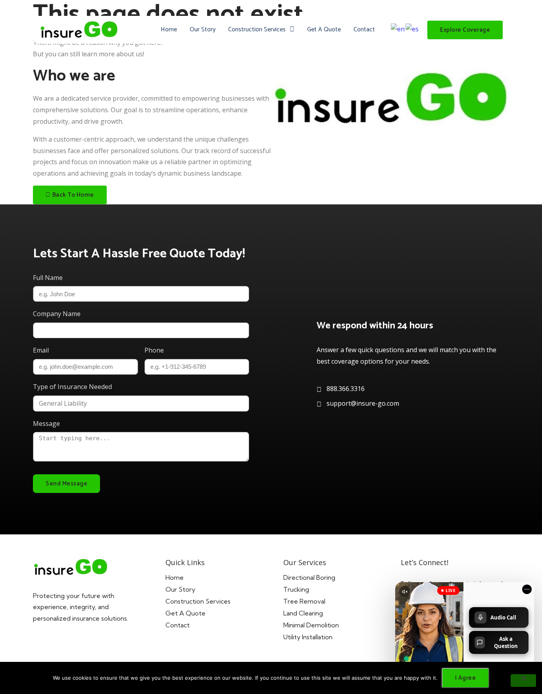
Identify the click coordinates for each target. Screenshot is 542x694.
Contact (364, 29)
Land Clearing (303, 613)
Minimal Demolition (311, 625)
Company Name (57, 313)
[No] (523, 680)
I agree (465, 678)
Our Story (202, 29)
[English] (398, 28)
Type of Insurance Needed (72, 386)
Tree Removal (304, 601)
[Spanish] (412, 28)
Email (41, 350)
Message (46, 423)
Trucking (296, 589)
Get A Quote (324, 29)
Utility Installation (308, 637)
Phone (154, 350)
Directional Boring (309, 577)
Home (169, 29)
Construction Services (257, 29)
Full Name (48, 277)
